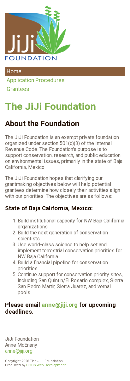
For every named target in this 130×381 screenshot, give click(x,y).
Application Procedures (36, 80)
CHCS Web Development (46, 365)
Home (14, 71)
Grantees (18, 89)
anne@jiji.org (60, 304)
